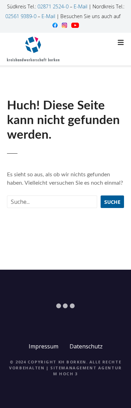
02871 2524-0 (52, 6)
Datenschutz (86, 346)
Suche (112, 202)
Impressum (43, 346)
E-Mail (80, 6)
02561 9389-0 (20, 16)
